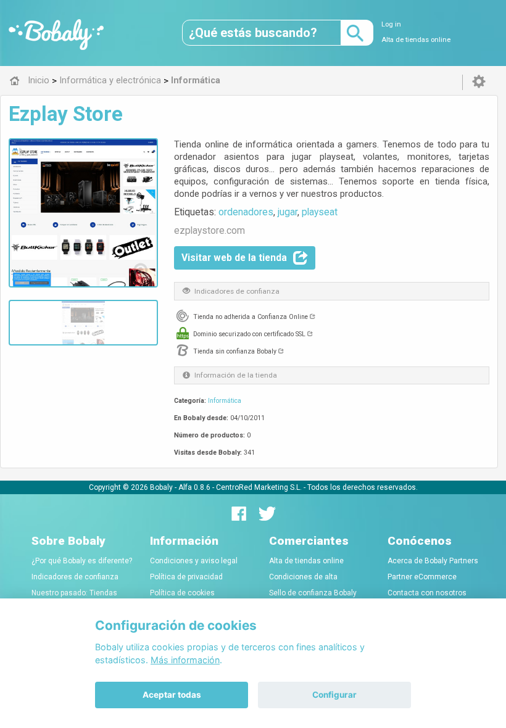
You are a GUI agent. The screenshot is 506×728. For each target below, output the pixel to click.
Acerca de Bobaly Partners (433, 560)
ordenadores (245, 212)
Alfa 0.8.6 (194, 487)
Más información (185, 660)
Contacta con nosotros (427, 593)
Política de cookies (182, 593)
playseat (320, 212)
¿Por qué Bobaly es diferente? (81, 560)
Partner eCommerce (422, 577)
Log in (391, 24)
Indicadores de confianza (74, 577)
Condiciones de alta (303, 577)
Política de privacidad (186, 577)
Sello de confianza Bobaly (313, 593)
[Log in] (479, 82)
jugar (287, 212)
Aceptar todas (172, 695)
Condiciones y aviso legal (194, 560)
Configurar (334, 695)
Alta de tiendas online (415, 40)
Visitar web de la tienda (234, 257)
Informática (224, 401)
